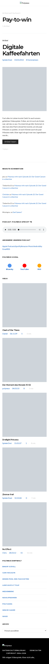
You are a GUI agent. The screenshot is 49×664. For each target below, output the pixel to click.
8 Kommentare (32, 60)
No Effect (6, 549)
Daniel (5, 333)
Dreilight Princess (10, 440)
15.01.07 (17, 443)
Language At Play (10, 585)
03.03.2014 (19, 60)
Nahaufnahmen (9, 598)
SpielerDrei (7, 443)
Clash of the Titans (11, 330)
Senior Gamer (8, 610)
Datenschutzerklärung (14, 650)
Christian (5, 194)
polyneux (6, 388)
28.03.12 (12, 553)
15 (21, 553)
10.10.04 (18, 498)
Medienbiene (8, 591)
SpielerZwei (7, 60)
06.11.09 (13, 333)
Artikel (5, 40)
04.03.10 (15, 388)
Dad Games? (17, 212)
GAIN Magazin (8, 573)
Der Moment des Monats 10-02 (16, 385)
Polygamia (7, 604)
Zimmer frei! (8, 494)
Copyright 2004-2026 (16, 653)
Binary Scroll (9, 566)
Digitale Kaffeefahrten (21, 50)
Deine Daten (35, 650)
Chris (4, 553)
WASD (5, 616)
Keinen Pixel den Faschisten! (15, 579)
